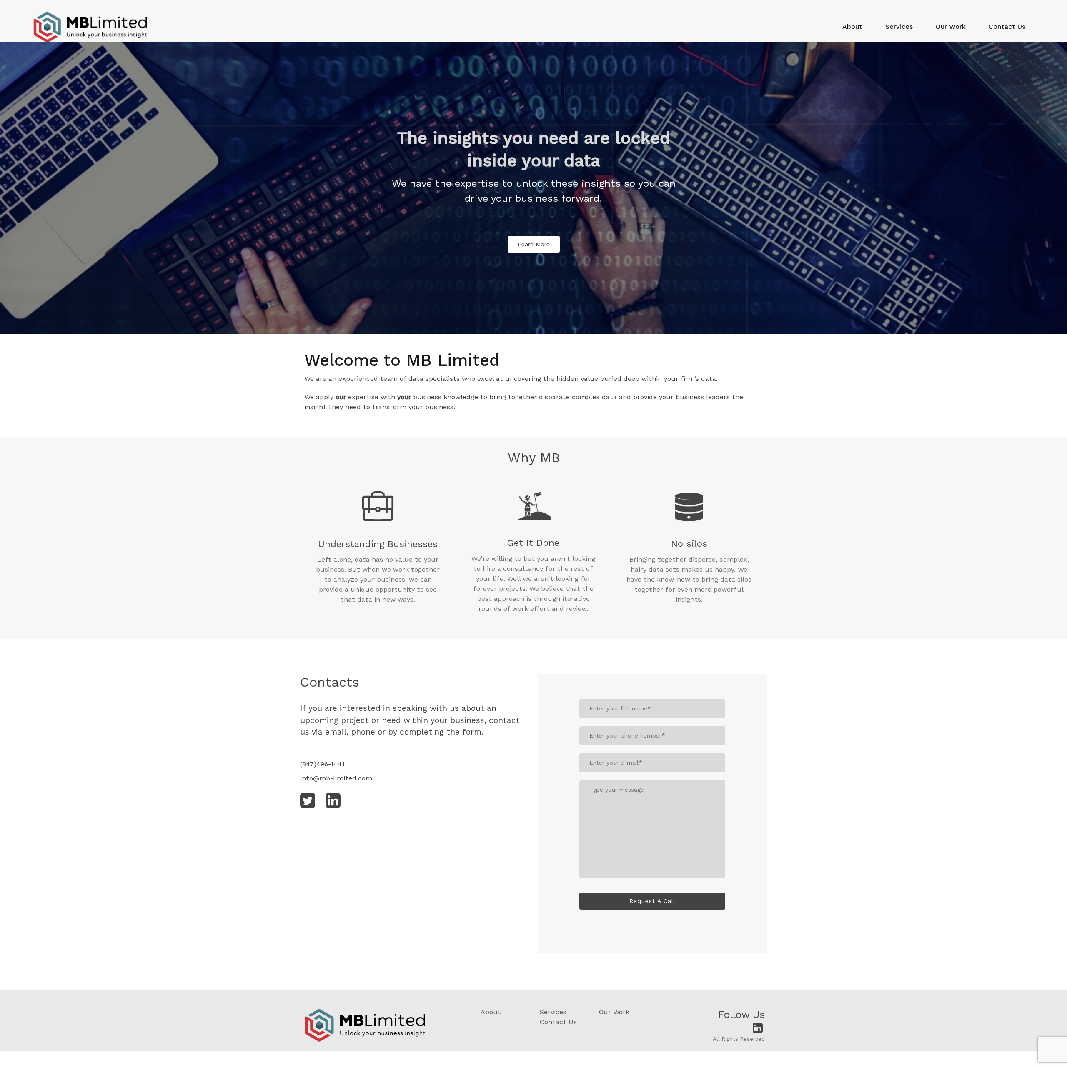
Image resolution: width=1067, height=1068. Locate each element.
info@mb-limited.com (336, 778)
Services (899, 26)
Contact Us (1007, 26)
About (852, 26)
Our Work (951, 26)
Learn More (534, 244)
